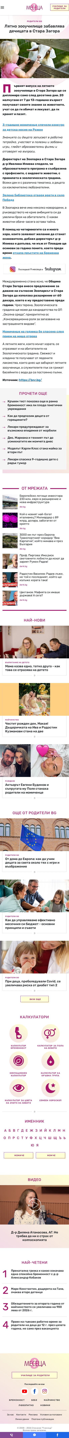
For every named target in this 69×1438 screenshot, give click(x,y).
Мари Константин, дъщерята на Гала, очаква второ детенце (37, 1290)
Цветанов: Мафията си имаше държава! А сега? (40, 593)
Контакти (21, 1414)
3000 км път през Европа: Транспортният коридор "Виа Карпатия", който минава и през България (41, 539)
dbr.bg (22, 507)
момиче (19, 1155)
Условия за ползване (51, 1414)
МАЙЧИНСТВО (52, 1400)
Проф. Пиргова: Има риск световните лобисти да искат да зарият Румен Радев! (42, 558)
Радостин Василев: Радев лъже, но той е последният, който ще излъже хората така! (41, 577)
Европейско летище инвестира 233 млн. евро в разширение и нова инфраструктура (41, 499)
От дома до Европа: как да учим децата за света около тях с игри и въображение (32, 863)
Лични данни (22, 1419)
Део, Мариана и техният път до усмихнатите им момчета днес (30, 439)
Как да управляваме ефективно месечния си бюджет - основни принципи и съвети (30, 924)
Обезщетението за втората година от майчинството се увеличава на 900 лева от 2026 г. (37, 1307)
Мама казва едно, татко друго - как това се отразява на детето (32, 668)
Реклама (33, 1414)
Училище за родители (59, 7)
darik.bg (23, 566)
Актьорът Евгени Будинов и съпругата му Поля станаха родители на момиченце (27, 788)
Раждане (10, 781)
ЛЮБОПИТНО (26, 1405)
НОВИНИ (45, 1405)
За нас (10, 1414)
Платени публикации (42, 1419)
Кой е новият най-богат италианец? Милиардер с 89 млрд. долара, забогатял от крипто (39, 518)
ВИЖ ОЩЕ (35, 999)
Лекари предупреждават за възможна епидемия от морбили (32, 428)
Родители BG (12, 855)
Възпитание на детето (17, 663)
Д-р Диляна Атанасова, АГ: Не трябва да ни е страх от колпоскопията (34, 1236)
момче (51, 1155)
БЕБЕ (34, 1400)
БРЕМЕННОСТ (17, 1400)
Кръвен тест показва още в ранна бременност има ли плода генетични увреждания (35, 405)
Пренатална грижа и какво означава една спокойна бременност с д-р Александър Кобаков (37, 1274)
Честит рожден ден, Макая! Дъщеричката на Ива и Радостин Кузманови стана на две (31, 727)
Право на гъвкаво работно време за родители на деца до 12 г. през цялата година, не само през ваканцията (38, 1325)
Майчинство (12, 720)
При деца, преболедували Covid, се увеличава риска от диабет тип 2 (33, 983)
